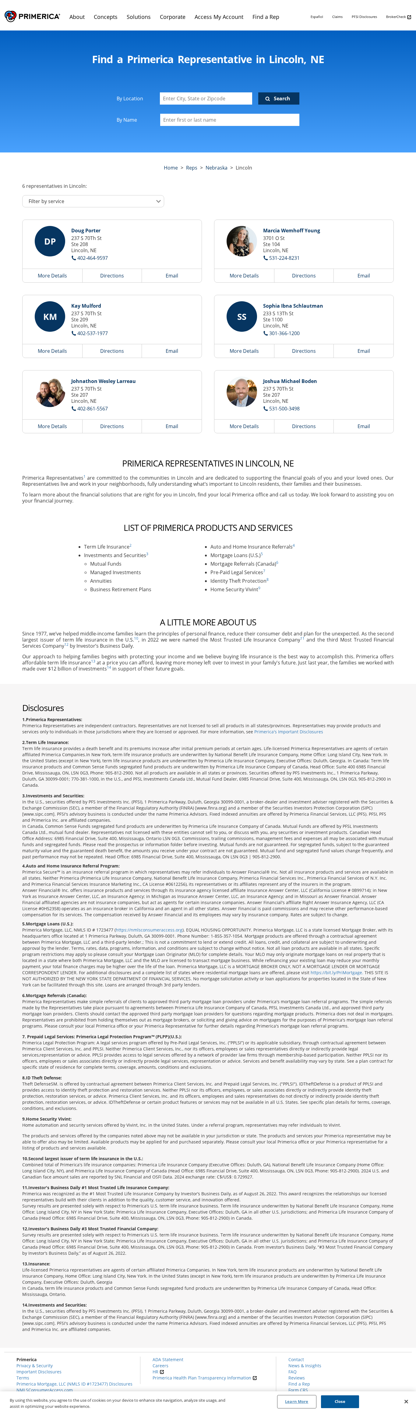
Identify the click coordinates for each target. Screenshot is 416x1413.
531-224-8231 (284, 258)
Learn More (296, 1401)
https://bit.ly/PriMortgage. (337, 972)
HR (156, 1372)
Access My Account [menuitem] (219, 16)
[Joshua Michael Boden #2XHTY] (242, 392)
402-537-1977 (92, 333)
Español (317, 16)
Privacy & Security (34, 1365)
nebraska (216, 167)
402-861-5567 (92, 408)
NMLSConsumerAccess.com (44, 1390)
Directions (112, 275)
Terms (22, 1378)
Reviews (296, 1378)
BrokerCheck (396, 16)
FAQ (292, 1372)
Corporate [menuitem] (172, 16)
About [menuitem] (77, 16)
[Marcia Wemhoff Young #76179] (242, 241)
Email (172, 275)
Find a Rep (299, 1384)
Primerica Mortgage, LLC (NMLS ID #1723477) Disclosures (74, 1384)
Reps (191, 167)
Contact (296, 1359)
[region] (208, 1402)
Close (340, 1401)
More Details (52, 275)
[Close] (406, 1401)
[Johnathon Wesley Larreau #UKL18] (50, 392)
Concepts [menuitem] (106, 16)
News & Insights (304, 1365)
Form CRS (298, 1390)
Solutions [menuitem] (139, 16)
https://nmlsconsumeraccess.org (149, 930)
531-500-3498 (284, 408)
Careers (160, 1365)
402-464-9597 (92, 258)
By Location (130, 98)
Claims (337, 16)
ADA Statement (168, 1359)
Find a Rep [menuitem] (265, 16)
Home (171, 167)
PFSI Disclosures (364, 16)
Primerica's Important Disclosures (288, 732)
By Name (127, 119)
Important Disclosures (39, 1372)
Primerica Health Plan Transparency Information (202, 1378)
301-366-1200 (284, 333)
